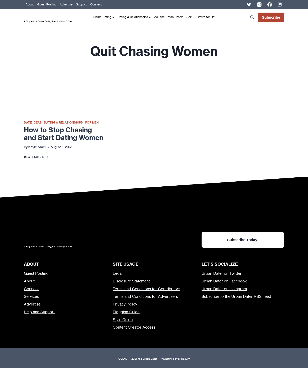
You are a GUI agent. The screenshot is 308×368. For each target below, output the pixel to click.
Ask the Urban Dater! (168, 17)
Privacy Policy (125, 304)
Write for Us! (206, 17)
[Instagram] (259, 4)
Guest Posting (46, 4)
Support (81, 4)
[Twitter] (249, 4)
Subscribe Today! (243, 240)
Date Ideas (33, 122)
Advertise (66, 4)
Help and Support (39, 311)
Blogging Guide (126, 311)
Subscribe (271, 17)
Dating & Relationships (63, 122)
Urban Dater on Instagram (224, 288)
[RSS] (279, 4)
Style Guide (123, 319)
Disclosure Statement (131, 281)
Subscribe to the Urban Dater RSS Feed (236, 296)
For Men (92, 122)
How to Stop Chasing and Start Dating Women (63, 134)
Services (31, 296)
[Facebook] (269, 4)
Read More (36, 157)
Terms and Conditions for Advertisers (145, 296)
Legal (117, 273)
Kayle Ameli (37, 147)
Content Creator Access (134, 327)
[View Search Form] (252, 17)
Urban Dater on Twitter (222, 273)
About (30, 4)
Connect (96, 4)
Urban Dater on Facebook (224, 281)
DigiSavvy (184, 358)
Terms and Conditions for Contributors (146, 288)
